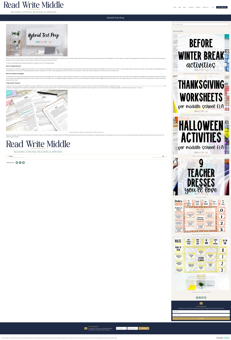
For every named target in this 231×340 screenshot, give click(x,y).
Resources (205, 7)
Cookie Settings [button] (220, 337)
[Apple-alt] (202, 297)
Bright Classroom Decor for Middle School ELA (201, 292)
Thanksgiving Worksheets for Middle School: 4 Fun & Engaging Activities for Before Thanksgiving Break (201, 114)
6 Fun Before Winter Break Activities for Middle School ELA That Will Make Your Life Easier (201, 73)
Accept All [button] (227, 337)
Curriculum (191, 7)
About (184, 7)
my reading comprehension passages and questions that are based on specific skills (142, 86)
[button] (17, 162)
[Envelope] (205, 297)
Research (198, 7)
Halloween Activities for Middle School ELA (201, 156)
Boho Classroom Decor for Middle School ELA (201, 234)
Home (174, 7)
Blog (180, 7)
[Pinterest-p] (197, 297)
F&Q (213, 7)
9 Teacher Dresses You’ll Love (201, 197)
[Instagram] (200, 297)
